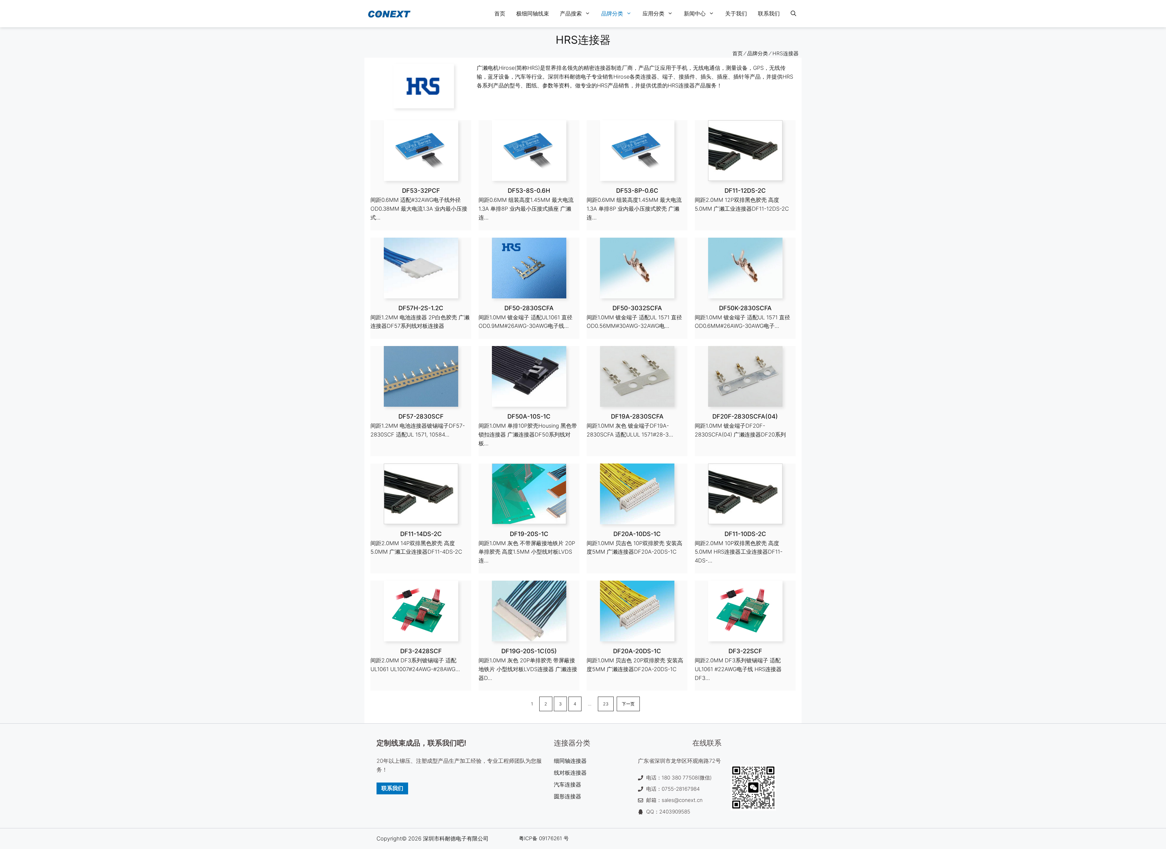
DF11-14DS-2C (421, 534)
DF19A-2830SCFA (637, 416)
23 (606, 703)
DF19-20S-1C (529, 534)
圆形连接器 (567, 796)
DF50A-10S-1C (529, 416)
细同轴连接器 (570, 761)
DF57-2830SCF (421, 416)
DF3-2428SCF (421, 651)
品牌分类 (612, 13)
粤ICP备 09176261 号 (544, 838)
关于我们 (736, 13)
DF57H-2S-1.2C (420, 308)
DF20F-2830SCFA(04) (745, 416)
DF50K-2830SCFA (745, 308)
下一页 (628, 703)
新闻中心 (695, 13)
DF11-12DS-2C (745, 190)
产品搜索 (571, 13)
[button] (793, 14)
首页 (499, 13)
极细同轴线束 (532, 13)
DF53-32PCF (421, 190)
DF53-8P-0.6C (637, 190)
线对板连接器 (570, 772)
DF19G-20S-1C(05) (529, 651)
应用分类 (653, 13)
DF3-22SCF (745, 651)
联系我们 (769, 13)
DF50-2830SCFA (529, 308)
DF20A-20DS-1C (637, 651)
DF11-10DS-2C (745, 534)
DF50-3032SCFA (637, 308)
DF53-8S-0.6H (529, 190)
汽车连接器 (567, 784)
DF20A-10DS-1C (637, 534)
